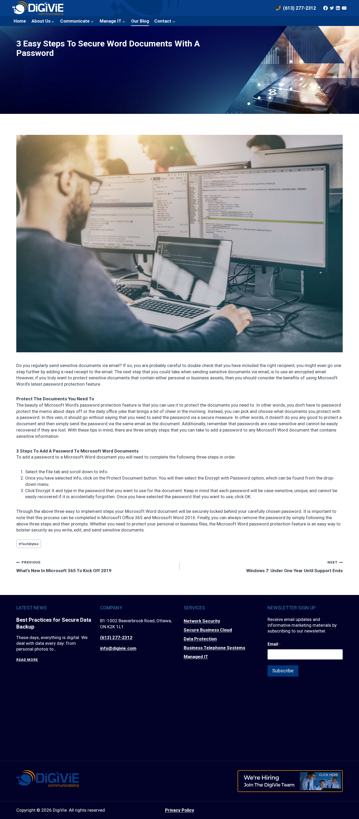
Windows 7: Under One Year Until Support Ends (294, 566)
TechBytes (29, 544)
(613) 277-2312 (116, 637)
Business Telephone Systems (214, 647)
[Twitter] (331, 8)
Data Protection (200, 638)
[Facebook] (325, 8)
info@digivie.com (118, 648)
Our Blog (140, 21)
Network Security (202, 621)
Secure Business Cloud (208, 629)
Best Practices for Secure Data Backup (53, 623)
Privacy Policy (179, 810)
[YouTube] (344, 8)
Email (274, 644)
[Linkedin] (338, 8)
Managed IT (196, 656)
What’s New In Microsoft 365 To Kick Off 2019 (63, 566)
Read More (27, 659)
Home (20, 21)
